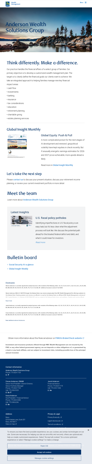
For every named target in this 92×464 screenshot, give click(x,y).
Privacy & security (54, 417)
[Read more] (9, 301)
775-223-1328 (56, 388)
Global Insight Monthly (63, 165)
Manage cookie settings (44, 458)
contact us (18, 179)
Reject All (44, 446)
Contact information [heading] (14, 367)
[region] (46, 446)
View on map (10, 424)
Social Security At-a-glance (21, 264)
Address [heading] (9, 414)
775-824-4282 (16, 400)
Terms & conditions (54, 424)
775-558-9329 (14, 390)
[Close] (88, 430)
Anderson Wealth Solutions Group (38, 199)
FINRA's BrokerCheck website (68, 338)
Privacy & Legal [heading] (54, 414)
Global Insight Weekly (18, 268)
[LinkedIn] (9, 392)
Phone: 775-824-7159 (13, 373)
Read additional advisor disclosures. (15, 320)
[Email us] (7, 375)
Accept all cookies (44, 452)
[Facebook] (9, 375)
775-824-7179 (58, 386)
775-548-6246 (14, 402)
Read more (40, 242)
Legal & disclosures (54, 421)
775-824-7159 (16, 388)
